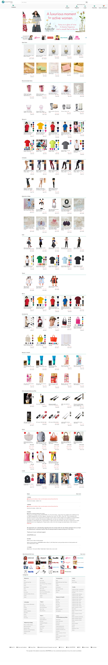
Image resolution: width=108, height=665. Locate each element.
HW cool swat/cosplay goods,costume (78, 248)
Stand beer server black (40, 404)
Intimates (26, 602)
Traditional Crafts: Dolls (76, 604)
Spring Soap (38, 73)
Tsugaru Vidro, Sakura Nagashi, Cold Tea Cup (28, 112)
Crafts (73, 587)
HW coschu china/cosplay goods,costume (53, 287)
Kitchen (73, 621)
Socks (25, 614)
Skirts (25, 583)
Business (41, 621)
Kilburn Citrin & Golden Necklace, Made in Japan (65, 345)
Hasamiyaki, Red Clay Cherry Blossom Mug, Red (66, 94)
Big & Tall (42, 627)
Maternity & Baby (28, 622)
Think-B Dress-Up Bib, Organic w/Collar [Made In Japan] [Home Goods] (78, 228)
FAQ (79, 647)
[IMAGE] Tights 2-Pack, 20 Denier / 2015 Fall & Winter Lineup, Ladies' (29, 171)
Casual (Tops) (42, 617)
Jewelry (57, 585)
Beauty (73, 626)
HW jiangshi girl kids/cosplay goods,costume (54, 248)
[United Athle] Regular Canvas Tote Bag (28, 327)
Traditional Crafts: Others (76, 605)
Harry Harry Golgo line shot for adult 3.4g (29, 384)
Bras (25, 605)
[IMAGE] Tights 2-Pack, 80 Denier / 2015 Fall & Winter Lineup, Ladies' (53, 171)
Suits (25, 588)
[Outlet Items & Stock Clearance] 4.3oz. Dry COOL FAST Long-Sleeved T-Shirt (41, 442)
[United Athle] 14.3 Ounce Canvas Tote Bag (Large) (28, 345)
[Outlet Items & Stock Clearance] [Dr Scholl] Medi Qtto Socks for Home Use (54, 462)
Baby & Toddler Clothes (28, 624)
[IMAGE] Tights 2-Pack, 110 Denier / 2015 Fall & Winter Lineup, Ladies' (66, 171)
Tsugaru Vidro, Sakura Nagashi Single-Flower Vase (41, 112)
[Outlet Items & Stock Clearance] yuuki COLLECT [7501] (66, 442)
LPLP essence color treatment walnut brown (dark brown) (41, 366)
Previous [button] (21, 37)
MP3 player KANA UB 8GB (53, 422)
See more (78, 494)
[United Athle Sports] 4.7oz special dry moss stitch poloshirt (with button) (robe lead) (66, 133)
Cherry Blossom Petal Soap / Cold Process (54, 73)
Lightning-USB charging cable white (65, 422)
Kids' (41, 578)
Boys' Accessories (43, 593)
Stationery (58, 622)
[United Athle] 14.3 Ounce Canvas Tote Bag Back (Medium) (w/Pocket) (78, 327)
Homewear (26, 612)
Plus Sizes (26, 592)
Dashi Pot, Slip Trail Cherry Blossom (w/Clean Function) (79, 94)
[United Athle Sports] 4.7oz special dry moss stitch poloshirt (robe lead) (29, 133)
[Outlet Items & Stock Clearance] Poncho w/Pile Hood (28, 442)
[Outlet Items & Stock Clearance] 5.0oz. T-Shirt (40, 462)
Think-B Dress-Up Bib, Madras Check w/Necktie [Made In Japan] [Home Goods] (40, 228)
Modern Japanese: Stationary (77, 616)
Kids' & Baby (74, 582)
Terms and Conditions (22, 647)
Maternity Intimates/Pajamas (29, 629)
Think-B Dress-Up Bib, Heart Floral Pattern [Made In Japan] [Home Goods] (54, 228)
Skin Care (58, 599)
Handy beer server (27, 404)
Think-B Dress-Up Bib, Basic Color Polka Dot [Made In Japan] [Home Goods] (66, 210)
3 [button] (55, 34)
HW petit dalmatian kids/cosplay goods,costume (29, 248)
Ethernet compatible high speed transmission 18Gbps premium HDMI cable (79, 405)
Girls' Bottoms (42, 582)
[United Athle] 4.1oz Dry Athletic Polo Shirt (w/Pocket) (78, 151)
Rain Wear (58, 590)
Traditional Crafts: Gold (76, 600)
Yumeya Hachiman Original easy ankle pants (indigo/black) (41, 484)
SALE (73, 578)
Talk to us (62, 647)
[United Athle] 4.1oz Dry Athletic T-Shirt (40, 151)
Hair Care (57, 604)
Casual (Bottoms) (43, 619)
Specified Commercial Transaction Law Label (48, 647)
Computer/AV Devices (60, 627)
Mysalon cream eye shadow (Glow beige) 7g (79, 384)
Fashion (73, 625)
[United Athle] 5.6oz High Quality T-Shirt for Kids (28, 266)
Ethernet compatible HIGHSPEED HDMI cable (53, 404)
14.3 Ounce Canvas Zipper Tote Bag (53, 345)
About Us (13, 647)
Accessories (42, 626)
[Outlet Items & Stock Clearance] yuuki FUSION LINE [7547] (53, 442)
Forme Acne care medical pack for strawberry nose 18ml (53, 384)
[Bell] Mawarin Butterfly (78, 54)
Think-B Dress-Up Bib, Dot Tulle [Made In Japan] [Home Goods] (29, 228)
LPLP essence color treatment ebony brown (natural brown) (53, 366)
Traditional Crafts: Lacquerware (78, 589)
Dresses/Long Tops (27, 582)
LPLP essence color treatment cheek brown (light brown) (29, 366)
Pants (25, 585)
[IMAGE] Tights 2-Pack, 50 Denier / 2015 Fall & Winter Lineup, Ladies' (41, 171)
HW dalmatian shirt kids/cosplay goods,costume (66, 248)
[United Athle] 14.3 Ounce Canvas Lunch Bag (41, 345)
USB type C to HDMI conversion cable (27, 422)
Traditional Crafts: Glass (76, 602)
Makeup (57, 600)
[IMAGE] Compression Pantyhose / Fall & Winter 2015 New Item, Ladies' (41, 189)
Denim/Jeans (26, 587)
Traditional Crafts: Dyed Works (77, 597)
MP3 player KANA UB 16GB (41, 422)
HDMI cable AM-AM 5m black (65, 404)
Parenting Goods (27, 631)
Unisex (25, 595)
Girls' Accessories (43, 586)
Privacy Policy (32, 647)
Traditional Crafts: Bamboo (77, 594)
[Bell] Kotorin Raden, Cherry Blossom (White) (29, 56)
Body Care (58, 602)
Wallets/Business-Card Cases (61, 582)
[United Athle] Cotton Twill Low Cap (53, 327)
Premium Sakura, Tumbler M (79, 111)
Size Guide (94, 647)
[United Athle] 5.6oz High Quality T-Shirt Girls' (78, 133)
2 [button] (54, 34)
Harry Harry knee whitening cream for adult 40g (78, 366)
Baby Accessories (27, 626)
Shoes (41, 624)
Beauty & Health (60, 597)
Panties (25, 607)
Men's (41, 615)
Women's (26, 578)
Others (25, 597)
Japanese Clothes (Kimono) (29, 593)
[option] (54, 21)
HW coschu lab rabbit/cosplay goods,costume (26, 287)
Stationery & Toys (75, 628)
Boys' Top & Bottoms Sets (45, 591)
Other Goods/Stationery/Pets (61, 616)
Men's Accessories (59, 588)
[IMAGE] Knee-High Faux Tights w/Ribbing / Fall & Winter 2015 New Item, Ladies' (53, 189)
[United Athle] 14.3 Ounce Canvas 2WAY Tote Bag (66, 327)
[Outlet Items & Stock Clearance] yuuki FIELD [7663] (78, 442)
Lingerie (25, 609)
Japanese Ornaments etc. (61, 629)
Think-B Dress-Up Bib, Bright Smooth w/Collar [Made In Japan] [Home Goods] (79, 210)
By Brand (57, 624)
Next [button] (86, 37)
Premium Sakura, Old (65, 111)
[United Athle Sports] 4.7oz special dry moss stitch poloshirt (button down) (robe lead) (54, 133)
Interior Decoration (59, 621)
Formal (25, 590)
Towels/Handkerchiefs (60, 626)
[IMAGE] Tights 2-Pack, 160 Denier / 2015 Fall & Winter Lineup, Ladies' (79, 171)
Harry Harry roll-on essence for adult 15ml (41, 384)
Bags (57, 580)
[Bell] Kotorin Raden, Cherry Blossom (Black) (41, 56)
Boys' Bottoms (42, 590)
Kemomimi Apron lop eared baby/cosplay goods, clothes (29, 210)
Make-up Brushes (59, 609)
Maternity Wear (27, 628)
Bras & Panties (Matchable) (29, 604)
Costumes (58, 631)
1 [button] (52, 34)
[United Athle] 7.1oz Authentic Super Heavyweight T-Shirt (77, 307)
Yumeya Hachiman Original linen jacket (78, 484)
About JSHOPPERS (71, 647)
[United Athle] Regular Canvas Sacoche (40, 327)
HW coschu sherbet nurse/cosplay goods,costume (39, 287)
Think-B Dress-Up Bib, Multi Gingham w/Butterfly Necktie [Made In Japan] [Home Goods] (66, 228)
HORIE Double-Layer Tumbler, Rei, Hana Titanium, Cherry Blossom (41, 94)
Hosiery (25, 616)
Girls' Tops (42, 580)
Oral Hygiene (58, 611)
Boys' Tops (42, 588)
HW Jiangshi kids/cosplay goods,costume (41, 248)
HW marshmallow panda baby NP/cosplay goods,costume (40, 210)
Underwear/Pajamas (43, 622)
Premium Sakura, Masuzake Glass (54, 112)
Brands (57, 607)
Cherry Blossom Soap (65, 72)
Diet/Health (58, 605)
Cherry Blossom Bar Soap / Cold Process (79, 73)
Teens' (41, 602)
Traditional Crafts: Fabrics (77, 599)
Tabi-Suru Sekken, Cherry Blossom (28, 74)
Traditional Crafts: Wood (76, 595)
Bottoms (73, 580)
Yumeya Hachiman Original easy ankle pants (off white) (54, 484)
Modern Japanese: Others (77, 620)
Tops (25, 580)
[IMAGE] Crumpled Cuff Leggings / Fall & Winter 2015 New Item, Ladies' (28, 189)
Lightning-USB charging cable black (78, 422)
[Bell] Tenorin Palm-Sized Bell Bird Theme (65, 55)
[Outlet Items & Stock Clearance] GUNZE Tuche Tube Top (28, 462)
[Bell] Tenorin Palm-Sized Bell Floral (53, 55)
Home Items (58, 619)
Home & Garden (75, 623)
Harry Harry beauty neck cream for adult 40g (65, 366)
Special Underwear (27, 611)
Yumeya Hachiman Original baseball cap (28, 484)
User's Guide (86, 647)
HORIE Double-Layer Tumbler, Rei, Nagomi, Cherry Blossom (28, 94)
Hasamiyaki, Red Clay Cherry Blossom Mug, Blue (53, 94)
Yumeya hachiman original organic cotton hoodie (66, 484)
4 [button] (57, 34)
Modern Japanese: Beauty (77, 618)
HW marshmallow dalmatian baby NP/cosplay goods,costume (54, 210)
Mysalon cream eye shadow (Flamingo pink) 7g (66, 384)
